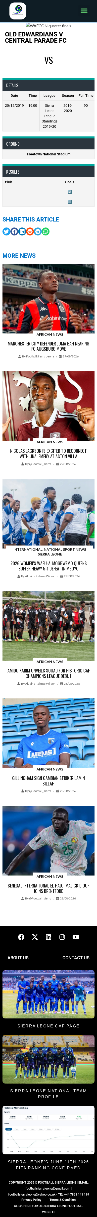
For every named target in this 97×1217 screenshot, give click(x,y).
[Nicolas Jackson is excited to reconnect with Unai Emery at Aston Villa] (48, 406)
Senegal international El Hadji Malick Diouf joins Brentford (48, 888)
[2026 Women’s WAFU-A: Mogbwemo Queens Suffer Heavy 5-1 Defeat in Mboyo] (48, 514)
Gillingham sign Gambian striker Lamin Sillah (48, 781)
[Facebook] (21, 937)
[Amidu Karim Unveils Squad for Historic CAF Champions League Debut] (48, 626)
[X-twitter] (35, 937)
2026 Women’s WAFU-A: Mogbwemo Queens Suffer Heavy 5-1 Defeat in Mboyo (48, 566)
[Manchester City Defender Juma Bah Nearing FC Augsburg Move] (48, 299)
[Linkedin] (48, 937)
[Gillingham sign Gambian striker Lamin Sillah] (48, 733)
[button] (84, 10)
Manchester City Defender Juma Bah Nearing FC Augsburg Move (48, 346)
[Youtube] (76, 937)
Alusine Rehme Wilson (40, 576)
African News (50, 334)
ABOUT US (18, 957)
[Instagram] (62, 937)
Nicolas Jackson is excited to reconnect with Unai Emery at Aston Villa (48, 453)
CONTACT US (76, 957)
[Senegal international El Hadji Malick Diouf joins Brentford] (48, 841)
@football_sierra (40, 464)
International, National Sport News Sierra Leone (49, 551)
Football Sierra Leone (40, 356)
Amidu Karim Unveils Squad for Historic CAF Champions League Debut (48, 673)
